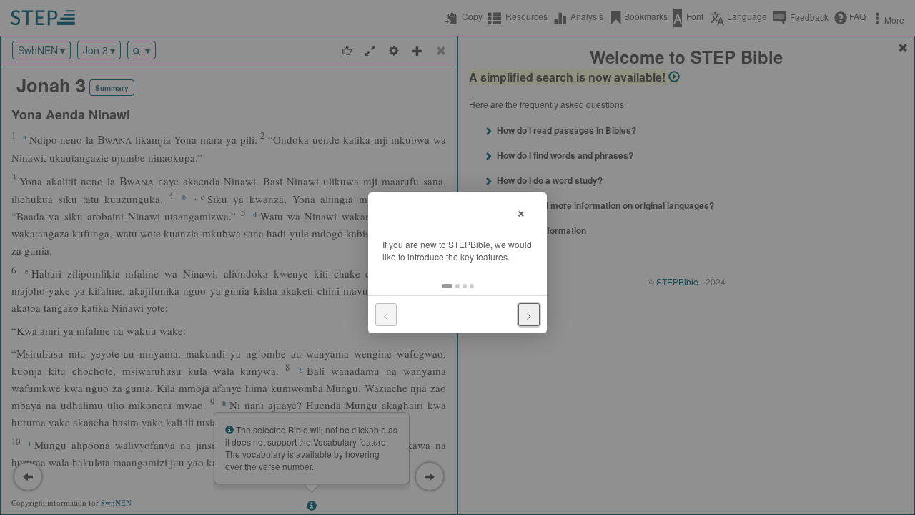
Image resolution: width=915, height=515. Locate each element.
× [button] (521, 211)
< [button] (386, 315)
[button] (447, 286)
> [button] (529, 315)
